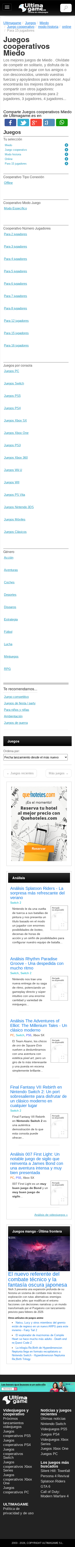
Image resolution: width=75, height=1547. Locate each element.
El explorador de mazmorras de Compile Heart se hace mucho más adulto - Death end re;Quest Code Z (39, 1339)
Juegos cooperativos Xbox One (17, 1479)
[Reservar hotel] (39, 823)
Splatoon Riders (53, 1481)
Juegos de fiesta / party (20, 703)
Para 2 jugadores (15, 234)
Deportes (10, 594)
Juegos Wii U (13, 470)
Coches (9, 582)
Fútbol (8, 631)
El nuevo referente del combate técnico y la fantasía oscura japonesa (37, 1279)
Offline (8, 182)
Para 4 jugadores (15, 259)
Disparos (10, 607)
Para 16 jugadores (16, 345)
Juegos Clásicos (15, 531)
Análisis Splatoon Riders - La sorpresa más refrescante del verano (37, 893)
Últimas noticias (53, 1419)
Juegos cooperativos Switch (13, 1453)
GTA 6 (45, 1487)
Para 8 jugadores (15, 308)
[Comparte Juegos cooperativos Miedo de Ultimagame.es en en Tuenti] (49, 122)
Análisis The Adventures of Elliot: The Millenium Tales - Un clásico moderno (38, 1025)
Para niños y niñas (16, 709)
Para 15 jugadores (16, 333)
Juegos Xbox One (16, 433)
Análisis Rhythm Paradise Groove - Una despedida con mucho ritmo (37, 963)
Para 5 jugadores (15, 271)
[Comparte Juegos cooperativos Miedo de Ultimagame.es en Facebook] (10, 122)
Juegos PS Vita (14, 494)
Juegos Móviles (14, 519)
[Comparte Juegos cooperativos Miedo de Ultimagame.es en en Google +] (36, 122)
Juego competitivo (16, 696)
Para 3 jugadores (15, 246)
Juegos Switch (14, 383)
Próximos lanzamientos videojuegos (13, 1423)
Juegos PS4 (12, 408)
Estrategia (11, 619)
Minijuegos (11, 656)
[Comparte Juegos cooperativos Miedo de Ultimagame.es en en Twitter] (23, 122)
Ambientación (13, 716)
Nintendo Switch (53, 1424)
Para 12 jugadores (16, 320)
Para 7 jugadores (15, 296)
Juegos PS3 (12, 445)
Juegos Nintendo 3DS (19, 507)
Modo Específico (15, 208)
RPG (7, 669)
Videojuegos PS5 (54, 1429)
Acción (8, 557)
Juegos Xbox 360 (16, 457)
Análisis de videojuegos (49, 1214)
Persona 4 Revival (55, 1476)
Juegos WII (11, 482)
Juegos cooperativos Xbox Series (17, 1466)
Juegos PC (11, 371)
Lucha (8, 644)
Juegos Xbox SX (15, 420)
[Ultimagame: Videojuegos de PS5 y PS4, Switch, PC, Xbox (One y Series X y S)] (33, 8)
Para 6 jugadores (15, 283)
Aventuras (11, 570)
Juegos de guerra (16, 722)
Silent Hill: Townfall (55, 1471)
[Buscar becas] (37, 1387)
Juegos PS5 (12, 395)
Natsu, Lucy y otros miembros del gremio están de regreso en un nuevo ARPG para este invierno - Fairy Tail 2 (40, 1326)
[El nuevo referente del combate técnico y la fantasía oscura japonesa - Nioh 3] (39, 1253)
